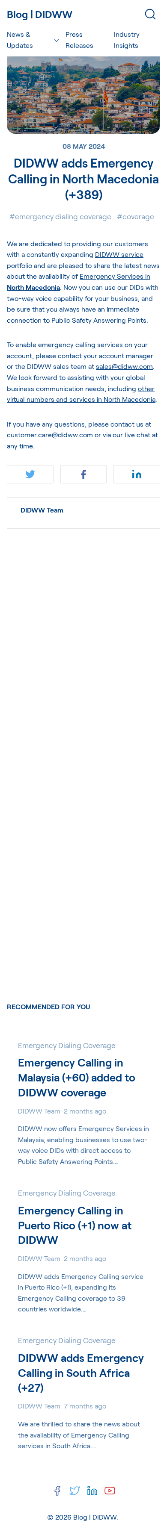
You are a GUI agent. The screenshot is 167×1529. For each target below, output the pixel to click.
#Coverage (135, 216)
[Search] (150, 14)
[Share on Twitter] (30, 474)
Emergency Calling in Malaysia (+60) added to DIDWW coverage (76, 1077)
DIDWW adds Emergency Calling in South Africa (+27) (81, 1372)
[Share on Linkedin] (136, 474)
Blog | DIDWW (94, 1517)
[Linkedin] (92, 1491)
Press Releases (79, 39)
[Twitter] (75, 1491)
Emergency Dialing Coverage (67, 1045)
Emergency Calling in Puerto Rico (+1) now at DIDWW (74, 1225)
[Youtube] (110, 1491)
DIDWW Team (42, 510)
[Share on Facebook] (83, 474)
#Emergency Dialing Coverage (60, 216)
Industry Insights (127, 39)
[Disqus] (83, 642)
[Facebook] (57, 1491)
